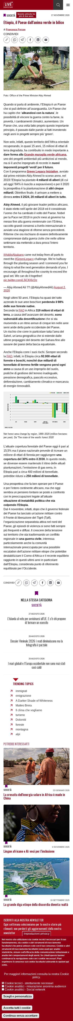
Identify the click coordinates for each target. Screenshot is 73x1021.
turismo (20, 714)
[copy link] (7, 40)
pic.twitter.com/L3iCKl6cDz (20, 280)
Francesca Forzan (16, 29)
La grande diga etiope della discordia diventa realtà (36, 904)
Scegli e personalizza (17, 996)
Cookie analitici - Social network (25, 989)
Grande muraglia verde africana (45, 154)
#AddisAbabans (14, 254)
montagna (22, 729)
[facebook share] (30, 40)
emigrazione (23, 695)
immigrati (21, 690)
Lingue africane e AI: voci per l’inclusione (29, 851)
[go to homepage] (8, 5)
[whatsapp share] (14, 40)
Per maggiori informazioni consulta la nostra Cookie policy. (36, 976)
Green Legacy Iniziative (42, 171)
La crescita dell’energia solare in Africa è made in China (34, 796)
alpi (18, 734)
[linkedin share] (38, 40)
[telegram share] (22, 40)
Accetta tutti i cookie (17, 1007)
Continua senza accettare (20, 1015)
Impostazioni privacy (36, 933)
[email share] (46, 40)
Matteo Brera (24, 705)
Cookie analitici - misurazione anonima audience (35, 986)
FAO (21, 310)
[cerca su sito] (58, 5)
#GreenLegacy (24, 258)
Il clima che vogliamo (29, 710)
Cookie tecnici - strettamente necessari (29, 983)
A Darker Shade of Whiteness (34, 700)
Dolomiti (21, 719)
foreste (20, 724)
